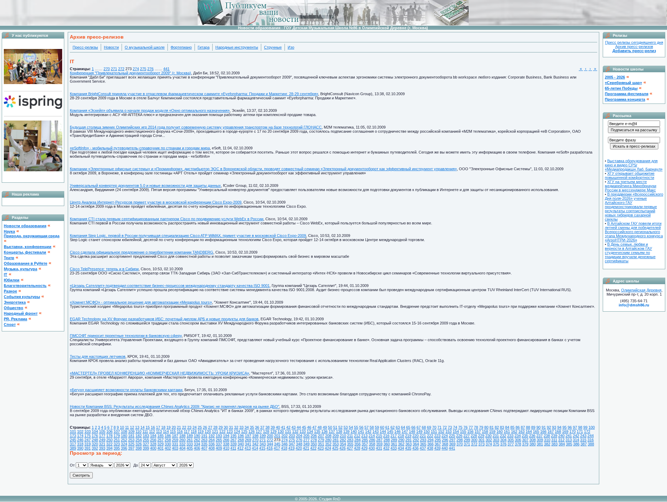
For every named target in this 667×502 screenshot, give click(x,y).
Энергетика (15, 302)
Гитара (203, 47)
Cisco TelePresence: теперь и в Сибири (104, 269)
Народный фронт (21, 313)
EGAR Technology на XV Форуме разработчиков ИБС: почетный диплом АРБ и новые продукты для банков (164, 319)
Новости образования (25, 226)
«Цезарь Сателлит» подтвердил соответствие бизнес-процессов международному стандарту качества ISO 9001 (170, 285)
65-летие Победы (621, 88)
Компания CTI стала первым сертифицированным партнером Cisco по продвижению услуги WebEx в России (166, 219)
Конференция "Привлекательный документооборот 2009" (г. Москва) (130, 73)
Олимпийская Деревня (641, 290)
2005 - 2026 (615, 77)
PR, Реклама (15, 319)
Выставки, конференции (27, 247)
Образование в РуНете (25, 263)
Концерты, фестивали (25, 252)
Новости (111, 47)
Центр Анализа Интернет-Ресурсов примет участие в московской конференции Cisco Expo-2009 (155, 202)
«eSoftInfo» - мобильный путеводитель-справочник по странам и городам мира (140, 148)
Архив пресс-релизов (634, 46)
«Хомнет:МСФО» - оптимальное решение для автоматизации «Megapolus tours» (141, 302)
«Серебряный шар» (623, 83)
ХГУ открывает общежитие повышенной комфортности (629, 175)
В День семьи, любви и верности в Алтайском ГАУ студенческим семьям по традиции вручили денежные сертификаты (630, 252)
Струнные (273, 47)
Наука (9, 231)
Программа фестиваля (626, 94)
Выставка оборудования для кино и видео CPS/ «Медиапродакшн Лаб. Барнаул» (633, 165)
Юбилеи (11, 280)
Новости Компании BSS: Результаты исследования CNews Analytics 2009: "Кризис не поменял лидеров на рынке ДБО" (174, 406)
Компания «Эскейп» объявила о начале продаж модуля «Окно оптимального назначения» (150, 110)
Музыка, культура (20, 269)
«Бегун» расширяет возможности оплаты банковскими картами (126, 390)
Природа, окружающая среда (31, 236)
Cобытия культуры (22, 297)
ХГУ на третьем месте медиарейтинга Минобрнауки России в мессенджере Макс (630, 186)
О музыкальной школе (145, 47)
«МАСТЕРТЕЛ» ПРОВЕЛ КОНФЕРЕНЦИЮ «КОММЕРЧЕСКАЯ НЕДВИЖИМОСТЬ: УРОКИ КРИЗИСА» (159, 373)
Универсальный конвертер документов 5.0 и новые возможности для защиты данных (145, 185)
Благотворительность (25, 285)
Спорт (10, 324)
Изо (291, 47)
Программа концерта (625, 99)
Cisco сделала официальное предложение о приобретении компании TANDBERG (141, 252)
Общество (13, 308)
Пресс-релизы (85, 47)
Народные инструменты (236, 47)
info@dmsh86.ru (634, 305)
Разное (10, 291)
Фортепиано (181, 47)
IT (5, 274)
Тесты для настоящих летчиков (97, 356)
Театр (9, 258)
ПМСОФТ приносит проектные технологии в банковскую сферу (126, 336)
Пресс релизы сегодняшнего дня (634, 42)
